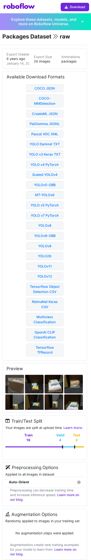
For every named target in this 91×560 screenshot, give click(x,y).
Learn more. (73, 428)
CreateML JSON (45, 114)
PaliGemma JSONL (45, 124)
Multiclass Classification (45, 319)
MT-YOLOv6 (44, 195)
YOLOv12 (44, 276)
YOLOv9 (44, 246)
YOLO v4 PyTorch (45, 165)
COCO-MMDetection (45, 100)
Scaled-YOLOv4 (44, 175)
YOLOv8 (44, 225)
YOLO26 (44, 256)
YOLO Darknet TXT (45, 144)
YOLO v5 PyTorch (45, 205)
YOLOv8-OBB (45, 236)
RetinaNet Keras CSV (45, 304)
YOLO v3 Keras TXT (44, 154)
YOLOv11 (45, 266)
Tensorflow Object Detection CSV (45, 289)
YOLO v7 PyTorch (45, 215)
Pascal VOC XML (44, 134)
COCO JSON (45, 88)
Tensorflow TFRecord (45, 350)
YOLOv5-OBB (45, 185)
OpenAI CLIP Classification (45, 334)
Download (77, 7)
